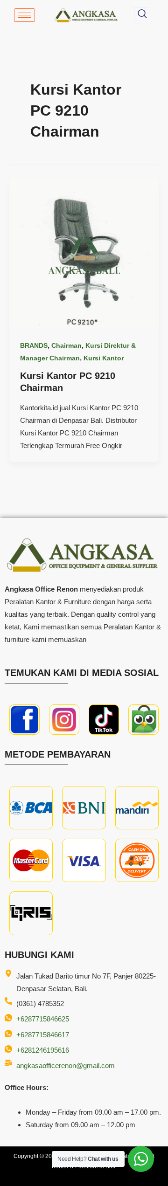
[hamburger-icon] (24, 15)
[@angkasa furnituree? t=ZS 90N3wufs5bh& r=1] (104, 719)
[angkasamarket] (143, 719)
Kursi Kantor (104, 358)
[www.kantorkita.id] (87, 15)
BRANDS (34, 345)
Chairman (66, 345)
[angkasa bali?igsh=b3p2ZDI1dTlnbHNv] (64, 719)
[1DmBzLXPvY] (24, 719)
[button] (142, 15)
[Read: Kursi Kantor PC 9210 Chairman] (84, 253)
